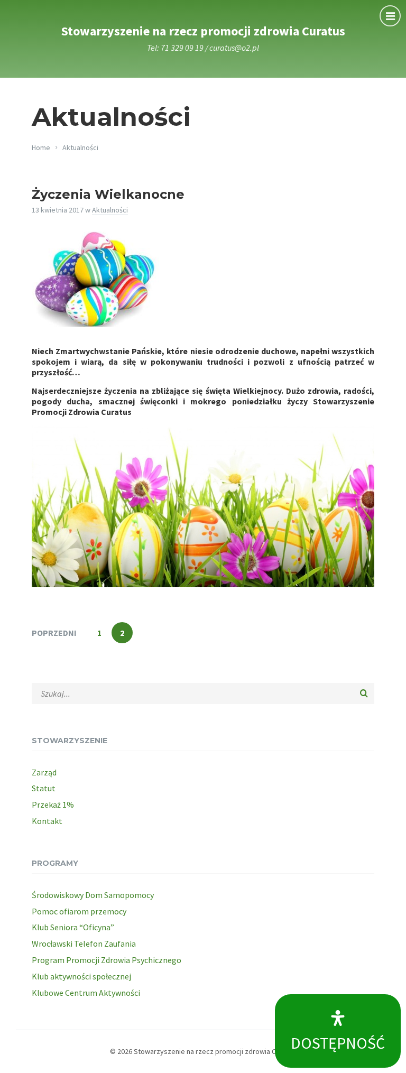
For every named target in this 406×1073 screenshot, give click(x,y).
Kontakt (47, 821)
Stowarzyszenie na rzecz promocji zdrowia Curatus (203, 31)
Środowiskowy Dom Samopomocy (93, 895)
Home (41, 147)
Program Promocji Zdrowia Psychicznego (106, 960)
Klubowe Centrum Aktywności (86, 992)
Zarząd (44, 772)
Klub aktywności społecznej (81, 976)
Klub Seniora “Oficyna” (73, 927)
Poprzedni (54, 632)
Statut (44, 788)
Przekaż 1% (53, 804)
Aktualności (80, 147)
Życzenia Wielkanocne (108, 194)
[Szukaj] (364, 693)
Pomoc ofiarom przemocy (79, 911)
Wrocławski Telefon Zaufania (84, 943)
